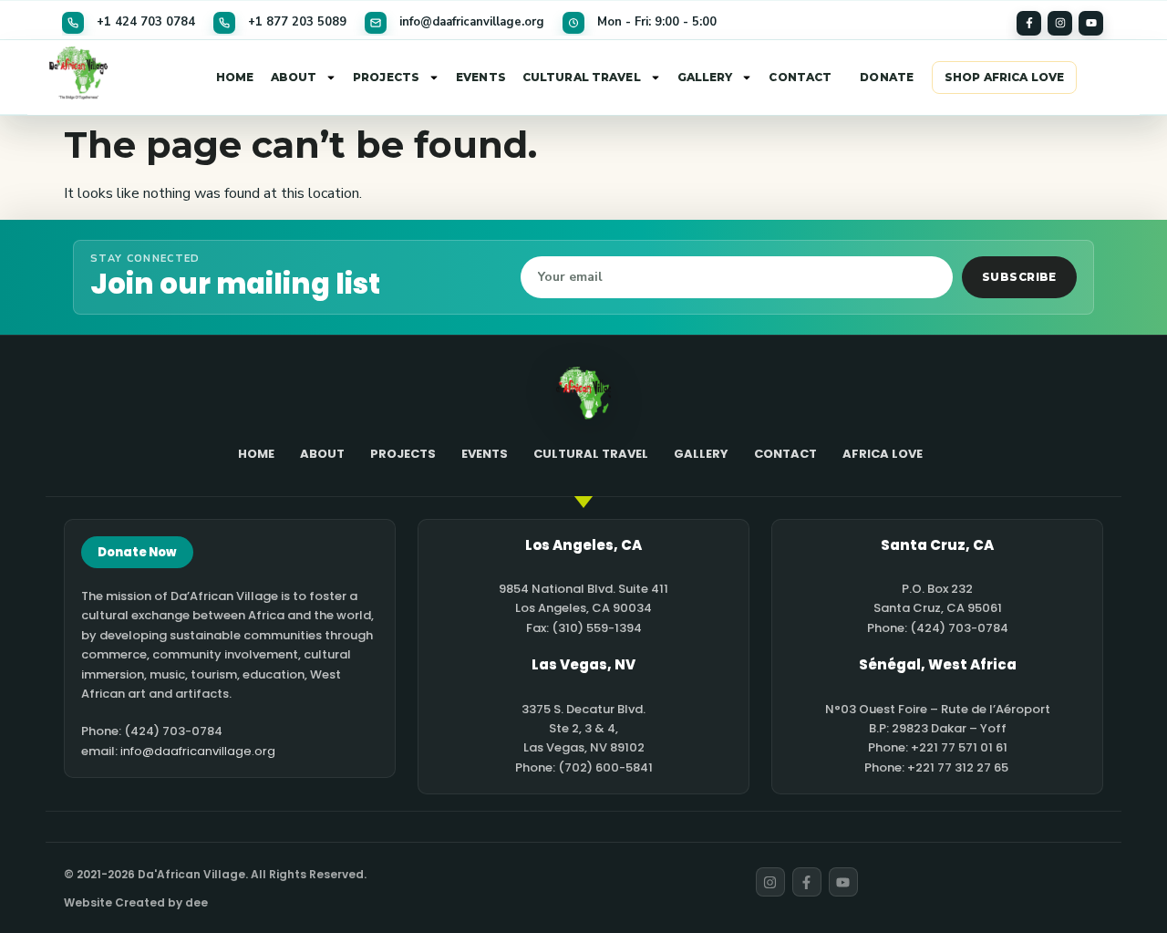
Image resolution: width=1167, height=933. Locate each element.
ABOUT (294, 77)
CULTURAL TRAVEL (581, 77)
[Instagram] (1060, 23)
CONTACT (800, 77)
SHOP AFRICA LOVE (1004, 77)
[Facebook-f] (1029, 23)
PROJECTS (386, 77)
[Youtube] (1091, 23)
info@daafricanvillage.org (197, 751)
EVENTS (481, 77)
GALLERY (705, 77)
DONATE (887, 77)
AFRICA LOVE (882, 453)
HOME (234, 77)
